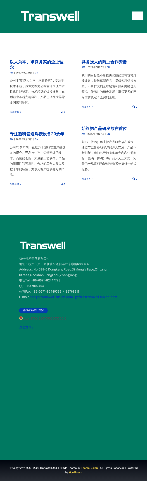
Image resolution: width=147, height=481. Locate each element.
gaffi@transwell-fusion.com (96, 297)
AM (11, 73)
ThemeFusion (89, 468)
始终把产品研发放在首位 (104, 129)
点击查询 (25, 327)
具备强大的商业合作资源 (104, 62)
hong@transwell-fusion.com (51, 297)
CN (36, 73)
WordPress (75, 472)
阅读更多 (14, 112)
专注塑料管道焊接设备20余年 (37, 134)
